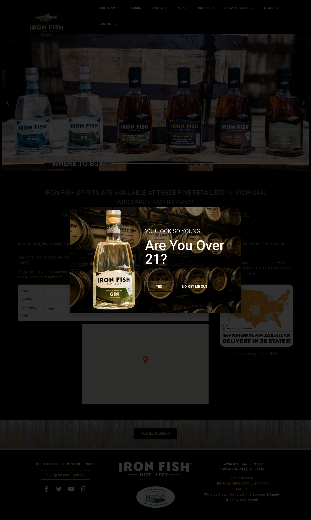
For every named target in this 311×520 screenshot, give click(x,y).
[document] (155, 260)
